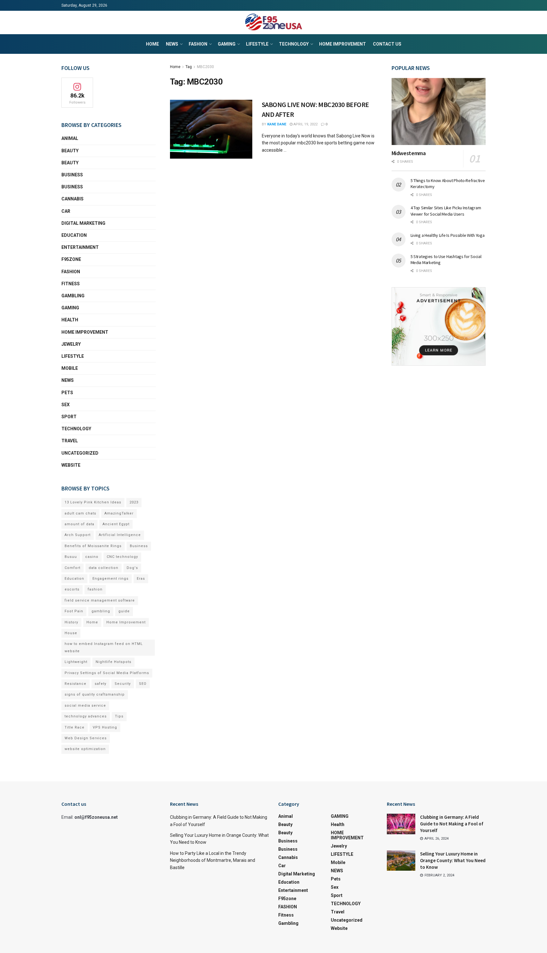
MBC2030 (205, 67)
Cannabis (72, 198)
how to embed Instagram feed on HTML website (104, 647)
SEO (143, 684)
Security (123, 684)
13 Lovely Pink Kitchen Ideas (93, 502)
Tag (188, 67)
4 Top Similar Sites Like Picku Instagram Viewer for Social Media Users (446, 211)
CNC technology (122, 557)
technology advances (86, 716)
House (71, 633)
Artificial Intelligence (120, 535)
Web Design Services (86, 738)
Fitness (70, 283)
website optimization (85, 749)
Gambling (73, 295)
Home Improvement (126, 622)
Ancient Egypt (116, 524)
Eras (141, 579)
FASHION (198, 44)
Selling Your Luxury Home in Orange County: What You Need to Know (453, 860)
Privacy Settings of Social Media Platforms (107, 673)
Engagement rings (110, 579)
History (71, 622)
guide (124, 611)
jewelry (71, 344)
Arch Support (78, 535)
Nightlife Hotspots (113, 662)
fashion (95, 589)
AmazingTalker (119, 513)
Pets (67, 392)
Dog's (132, 568)
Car (65, 211)
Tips (119, 716)
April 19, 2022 (305, 124)
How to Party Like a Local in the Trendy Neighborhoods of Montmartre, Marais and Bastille (212, 860)
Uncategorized (79, 453)
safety (100, 684)
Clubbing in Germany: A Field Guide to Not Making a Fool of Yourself (451, 823)
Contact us (387, 44)
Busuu (71, 557)
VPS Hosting (105, 727)
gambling (100, 611)
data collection (103, 568)
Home (152, 44)
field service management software (100, 600)
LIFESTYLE (257, 44)
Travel (69, 440)
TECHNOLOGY (294, 44)
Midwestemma (409, 153)
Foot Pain (74, 611)
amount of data (79, 524)
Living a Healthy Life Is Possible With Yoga (448, 235)
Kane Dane (276, 124)
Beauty (70, 150)
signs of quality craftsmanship (95, 694)
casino (91, 557)
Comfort (72, 568)
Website (70, 465)
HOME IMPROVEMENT (342, 44)
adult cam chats (80, 513)
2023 (133, 502)
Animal (69, 138)
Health (69, 319)
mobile (69, 368)
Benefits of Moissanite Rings (93, 546)
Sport (69, 416)
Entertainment (80, 247)
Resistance (75, 684)
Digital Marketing (83, 223)
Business (72, 174)
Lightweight (76, 662)
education (74, 235)
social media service (85, 706)
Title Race (75, 727)
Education (74, 579)
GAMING (227, 44)
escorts (72, 589)
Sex (65, 404)
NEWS (172, 44)
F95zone (71, 259)
